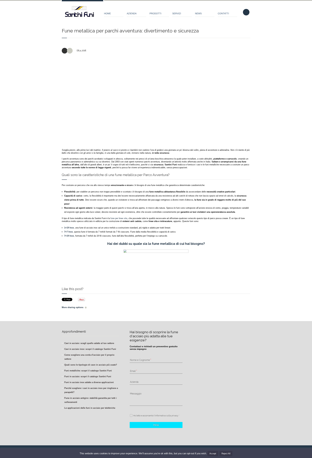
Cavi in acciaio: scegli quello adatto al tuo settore (89, 343)
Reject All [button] (225, 453)
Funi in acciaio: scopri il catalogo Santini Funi (87, 376)
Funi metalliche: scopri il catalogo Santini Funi (88, 370)
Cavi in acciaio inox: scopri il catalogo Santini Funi (90, 349)
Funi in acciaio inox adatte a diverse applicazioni (89, 382)
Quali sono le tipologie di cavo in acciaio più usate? (90, 365)
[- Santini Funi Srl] (79, 13)
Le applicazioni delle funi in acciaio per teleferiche (89, 408)
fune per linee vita (118, 218)
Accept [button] (212, 453)
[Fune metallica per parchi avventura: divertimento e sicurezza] (156, 100)
